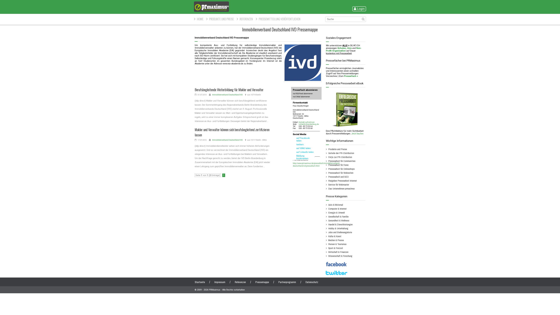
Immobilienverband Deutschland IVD (227, 95)
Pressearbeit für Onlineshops (341, 168)
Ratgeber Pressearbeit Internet (342, 180)
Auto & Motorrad (335, 204)
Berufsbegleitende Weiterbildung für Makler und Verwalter (229, 89)
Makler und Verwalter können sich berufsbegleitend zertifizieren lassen (232, 132)
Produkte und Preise (221, 19)
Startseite (200, 282)
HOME (200, 19)
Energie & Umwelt (336, 212)
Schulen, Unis (344, 48)
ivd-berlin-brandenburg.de (309, 124)
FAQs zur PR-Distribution (340, 157)
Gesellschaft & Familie (338, 216)
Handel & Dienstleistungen (340, 224)
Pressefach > (351, 76)
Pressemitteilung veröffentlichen (279, 19)
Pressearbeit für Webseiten (340, 172)
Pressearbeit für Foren (338, 165)
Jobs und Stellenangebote (340, 232)
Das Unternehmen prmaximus (341, 188)
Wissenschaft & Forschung (340, 256)
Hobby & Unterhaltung (338, 228)
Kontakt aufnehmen (307, 122)
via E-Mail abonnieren (301, 97)
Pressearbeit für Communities (341, 161)
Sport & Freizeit (335, 248)
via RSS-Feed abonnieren (303, 94)
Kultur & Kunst (334, 236)
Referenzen (246, 19)
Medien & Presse (336, 240)
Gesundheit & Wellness (338, 220)
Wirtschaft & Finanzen (338, 252)
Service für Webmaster (338, 184)
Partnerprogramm (287, 282)
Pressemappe (262, 282)
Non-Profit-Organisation (343, 49)
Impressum (219, 282)
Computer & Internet (337, 208)
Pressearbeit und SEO (338, 176)
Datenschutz (312, 282)
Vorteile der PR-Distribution (341, 153)
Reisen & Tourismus (337, 244)
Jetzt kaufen (357, 133)
